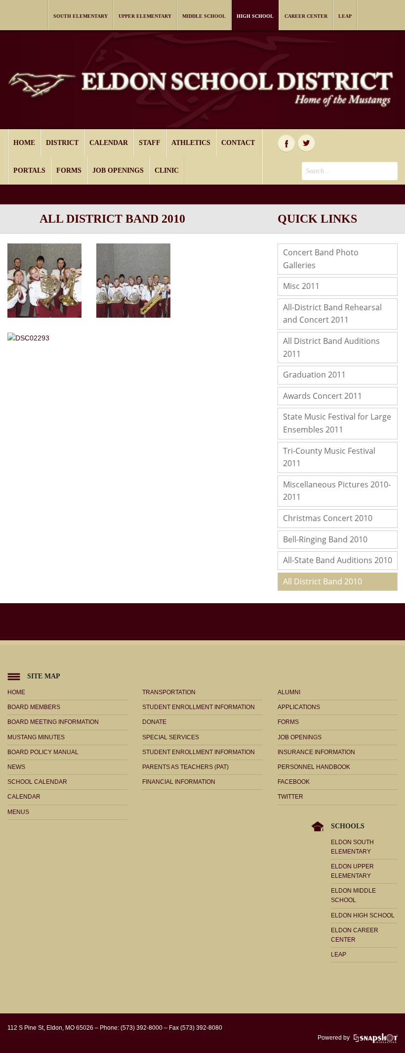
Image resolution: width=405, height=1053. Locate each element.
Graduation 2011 (314, 374)
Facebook (286, 143)
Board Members (33, 707)
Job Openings (118, 170)
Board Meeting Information (53, 721)
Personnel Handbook (314, 767)
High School (255, 16)
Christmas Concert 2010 (327, 518)
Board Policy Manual (43, 752)
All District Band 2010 (322, 581)
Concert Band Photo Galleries (321, 259)
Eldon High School (363, 915)
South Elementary (80, 16)
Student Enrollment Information (198, 707)
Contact (238, 142)
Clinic (167, 170)
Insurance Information (316, 752)
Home (24, 142)
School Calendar (37, 781)
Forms (68, 170)
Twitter (307, 143)
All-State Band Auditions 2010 (337, 560)
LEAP (345, 16)
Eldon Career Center (354, 935)
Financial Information (178, 781)
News (16, 767)
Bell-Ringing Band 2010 (325, 539)
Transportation (169, 692)
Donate (154, 721)
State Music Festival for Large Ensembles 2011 (337, 423)
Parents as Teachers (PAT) (185, 767)
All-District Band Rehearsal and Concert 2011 (332, 314)
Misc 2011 (301, 286)
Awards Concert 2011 (322, 395)
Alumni (289, 692)
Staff (150, 142)
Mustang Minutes (36, 737)
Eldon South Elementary (352, 847)
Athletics (190, 142)
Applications (299, 707)
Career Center (305, 16)
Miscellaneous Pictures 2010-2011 (337, 491)
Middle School (204, 16)
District (62, 142)
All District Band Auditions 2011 (331, 347)
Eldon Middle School (353, 895)
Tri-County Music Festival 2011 (329, 457)
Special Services (170, 737)
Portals (29, 170)
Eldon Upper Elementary (352, 871)
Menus (18, 812)
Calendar (108, 142)
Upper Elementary (145, 16)
